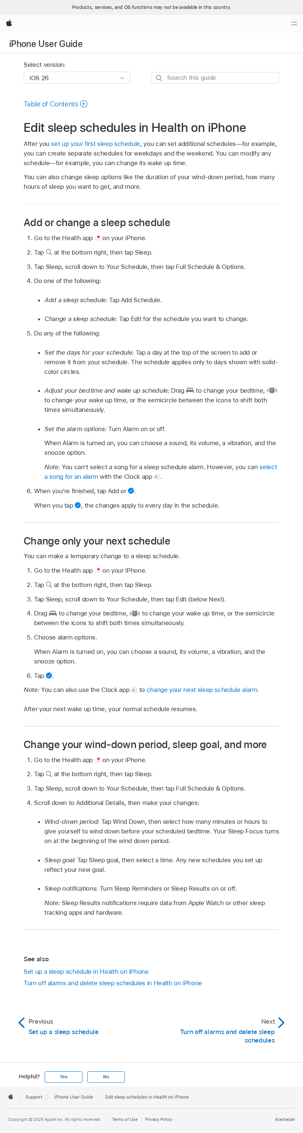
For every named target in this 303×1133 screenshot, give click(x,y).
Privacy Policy (158, 1119)
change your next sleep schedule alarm (202, 689)
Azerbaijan (285, 1119)
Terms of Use (124, 1119)
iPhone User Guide (46, 43)
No (106, 1076)
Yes (63, 1076)
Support (33, 1097)
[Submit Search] (159, 78)
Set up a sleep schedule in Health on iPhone (86, 971)
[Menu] (294, 24)
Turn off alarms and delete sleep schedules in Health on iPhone (113, 983)
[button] (56, 103)
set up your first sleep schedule (95, 143)
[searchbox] (215, 77)
